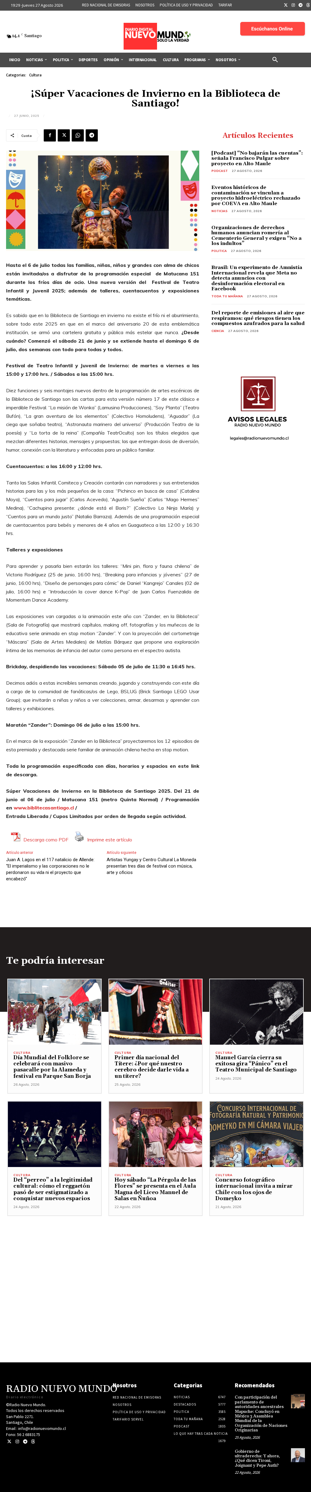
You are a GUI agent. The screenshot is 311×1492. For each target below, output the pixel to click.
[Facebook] (50, 135)
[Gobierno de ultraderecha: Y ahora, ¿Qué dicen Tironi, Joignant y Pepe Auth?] (298, 1455)
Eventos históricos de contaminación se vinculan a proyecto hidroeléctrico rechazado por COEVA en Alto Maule (255, 195)
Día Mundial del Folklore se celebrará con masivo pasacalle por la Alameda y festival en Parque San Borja (52, 1067)
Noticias (219, 211)
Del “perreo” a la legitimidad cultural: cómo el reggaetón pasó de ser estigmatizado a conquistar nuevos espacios (52, 1189)
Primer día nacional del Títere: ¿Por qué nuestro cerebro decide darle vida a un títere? (151, 1067)
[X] (64, 135)
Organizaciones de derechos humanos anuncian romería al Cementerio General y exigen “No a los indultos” (256, 236)
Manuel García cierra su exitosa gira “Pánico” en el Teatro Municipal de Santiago (256, 1064)
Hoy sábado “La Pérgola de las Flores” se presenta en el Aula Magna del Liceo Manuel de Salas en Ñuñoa (155, 1189)
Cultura (35, 75)
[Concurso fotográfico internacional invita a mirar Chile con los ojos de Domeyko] (256, 1134)
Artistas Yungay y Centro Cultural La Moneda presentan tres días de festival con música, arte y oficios (151, 866)
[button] (275, 60)
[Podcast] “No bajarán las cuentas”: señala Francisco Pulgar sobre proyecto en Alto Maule (257, 158)
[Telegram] (301, 5)
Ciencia (217, 331)
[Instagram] (293, 5)
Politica (219, 251)
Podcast (219, 171)
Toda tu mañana (227, 296)
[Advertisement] (155, 1258)
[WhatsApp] (78, 135)
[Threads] (33, 1441)
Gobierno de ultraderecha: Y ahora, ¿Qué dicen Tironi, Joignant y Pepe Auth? (257, 1458)
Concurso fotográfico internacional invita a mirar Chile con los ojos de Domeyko (254, 1189)
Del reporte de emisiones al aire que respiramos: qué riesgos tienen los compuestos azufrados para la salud (258, 318)
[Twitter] (286, 5)
